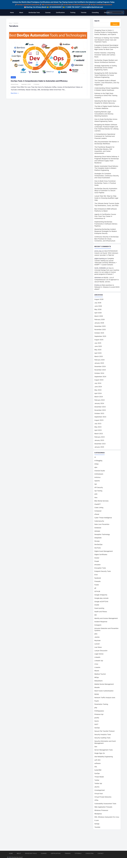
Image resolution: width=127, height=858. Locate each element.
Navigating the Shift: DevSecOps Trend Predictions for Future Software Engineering (105, 75)
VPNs (96, 800)
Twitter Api (98, 783)
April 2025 (98, 353)
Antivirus (97, 477)
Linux (96, 664)
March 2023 (98, 433)
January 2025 (99, 363)
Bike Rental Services (101, 501)
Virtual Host (98, 793)
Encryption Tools (100, 568)
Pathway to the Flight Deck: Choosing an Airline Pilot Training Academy (105, 95)
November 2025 (100, 329)
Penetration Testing (101, 704)
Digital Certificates (100, 554)
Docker (96, 558)
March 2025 (98, 356)
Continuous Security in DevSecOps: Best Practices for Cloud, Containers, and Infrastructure (106, 239)
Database (97, 528)
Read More (15, 93)
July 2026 (97, 303)
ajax (95, 467)
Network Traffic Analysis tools (104, 697)
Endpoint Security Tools (102, 571)
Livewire (97, 667)
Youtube (97, 827)
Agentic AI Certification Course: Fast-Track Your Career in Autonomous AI (105, 216)
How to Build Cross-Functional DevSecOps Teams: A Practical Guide (105, 183)
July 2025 (97, 343)
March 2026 (98, 316)
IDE (95, 615)
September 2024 (100, 376)
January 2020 (99, 447)
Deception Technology (102, 534)
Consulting (89, 853)
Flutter (96, 585)
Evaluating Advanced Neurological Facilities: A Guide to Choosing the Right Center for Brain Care (106, 47)
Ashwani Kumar (14, 84)
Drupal (96, 561)
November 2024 (100, 370)
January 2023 (99, 440)
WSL (106, 817)
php (95, 707)
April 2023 (98, 430)
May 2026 (97, 309)
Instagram (97, 625)
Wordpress (98, 814)
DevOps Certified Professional (28, 4)
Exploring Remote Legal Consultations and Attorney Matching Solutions (103, 114)
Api (95, 484)
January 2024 (99, 403)
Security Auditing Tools (102, 738)
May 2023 (97, 427)
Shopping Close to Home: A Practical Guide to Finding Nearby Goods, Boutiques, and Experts (106, 32)
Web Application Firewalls (103, 807)
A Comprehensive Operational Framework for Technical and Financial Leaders (104, 136)
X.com (96, 820)
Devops (13, 77)
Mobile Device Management (104, 684)
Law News (98, 647)
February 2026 (99, 319)
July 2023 (97, 423)
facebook (97, 578)
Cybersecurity (99, 521)
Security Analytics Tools (102, 734)
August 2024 (98, 380)
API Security (98, 487)
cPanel (96, 514)
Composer (98, 511)
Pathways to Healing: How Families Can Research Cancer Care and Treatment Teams (106, 40)
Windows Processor (101, 810)
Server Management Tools (103, 750)
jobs (95, 634)
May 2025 (97, 350)
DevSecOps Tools (31, 853)
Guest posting (99, 608)
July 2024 (97, 383)
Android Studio (99, 471)
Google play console (101, 598)
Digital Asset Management (103, 551)
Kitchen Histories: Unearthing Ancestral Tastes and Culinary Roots (104, 55)
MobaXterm (98, 681)
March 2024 (98, 397)
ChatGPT (97, 504)
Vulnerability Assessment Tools (105, 803)
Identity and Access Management (106, 618)
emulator (97, 564)
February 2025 (99, 360)
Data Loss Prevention (101, 524)
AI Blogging (98, 460)
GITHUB (97, 591)
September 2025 (100, 336)
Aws (95, 497)
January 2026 (99, 323)
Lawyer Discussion (100, 650)
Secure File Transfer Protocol (104, 731)
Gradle (96, 605)
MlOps (96, 677)
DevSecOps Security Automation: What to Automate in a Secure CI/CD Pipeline (105, 191)
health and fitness (100, 611)
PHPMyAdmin (99, 711)
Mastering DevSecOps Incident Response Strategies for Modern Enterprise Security (105, 231)
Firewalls (97, 581)
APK (95, 494)
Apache (97, 481)
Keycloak (97, 640)
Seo (95, 746)
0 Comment (36, 84)
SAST (96, 724)
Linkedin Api (98, 660)
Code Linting (98, 507)
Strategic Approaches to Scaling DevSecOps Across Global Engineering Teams (105, 68)
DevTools (97, 548)
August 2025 (98, 340)
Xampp (96, 824)
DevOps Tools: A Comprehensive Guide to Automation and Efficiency (39, 81)
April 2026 (98, 313)
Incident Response (100, 621)
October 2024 (99, 373)
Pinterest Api (98, 714)
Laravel (97, 644)
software (97, 763)
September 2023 (100, 417)
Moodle (97, 687)
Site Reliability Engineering (103, 756)
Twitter (96, 780)
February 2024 (99, 400)
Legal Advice (98, 654)
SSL (95, 767)
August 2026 (98, 299)
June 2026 (98, 306)
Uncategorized (99, 790)
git (95, 588)
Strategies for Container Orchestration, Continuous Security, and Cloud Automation (106, 176)
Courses (44, 853)
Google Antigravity (100, 595)
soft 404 (97, 760)
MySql (96, 694)
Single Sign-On (99, 753)
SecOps (97, 728)
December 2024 (100, 366)
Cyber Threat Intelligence (103, 518)
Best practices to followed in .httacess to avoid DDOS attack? (106, 287)
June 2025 (98, 346)
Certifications (56, 853)
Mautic (96, 671)
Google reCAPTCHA (101, 601)
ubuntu (96, 787)
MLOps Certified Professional (101, 4)
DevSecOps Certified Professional (75, 4)
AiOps (96, 464)
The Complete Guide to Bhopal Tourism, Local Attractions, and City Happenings (106, 83)
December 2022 (100, 444)
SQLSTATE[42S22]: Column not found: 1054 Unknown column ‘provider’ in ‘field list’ (106, 253)
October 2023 (99, 413)
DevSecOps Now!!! (17, 857)
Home (10, 23)
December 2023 (100, 407)
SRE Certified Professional (51, 4)
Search (96, 21)
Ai (95, 457)
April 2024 (98, 393)
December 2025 (100, 326)
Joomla (96, 637)
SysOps (97, 773)
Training (67, 853)
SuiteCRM (97, 770)
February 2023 (99, 437)
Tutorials (78, 853)
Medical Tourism (100, 674)
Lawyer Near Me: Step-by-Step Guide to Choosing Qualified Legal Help (106, 198)
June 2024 (98, 386)
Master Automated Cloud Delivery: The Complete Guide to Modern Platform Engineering (106, 168)
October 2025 (99, 333)
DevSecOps (98, 544)
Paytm (96, 701)
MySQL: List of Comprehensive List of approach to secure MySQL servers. (106, 280)
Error (96, 575)
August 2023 (98, 420)
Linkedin (97, 657)
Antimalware (98, 474)
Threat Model (99, 777)
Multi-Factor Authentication (103, 691)
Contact (101, 853)
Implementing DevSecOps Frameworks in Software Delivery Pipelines (105, 224)
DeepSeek (98, 538)
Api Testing (98, 491)
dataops (97, 531)
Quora (96, 721)
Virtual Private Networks (102, 797)
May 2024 (97, 390)
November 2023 (100, 410)
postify (96, 718)
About (19, 853)
